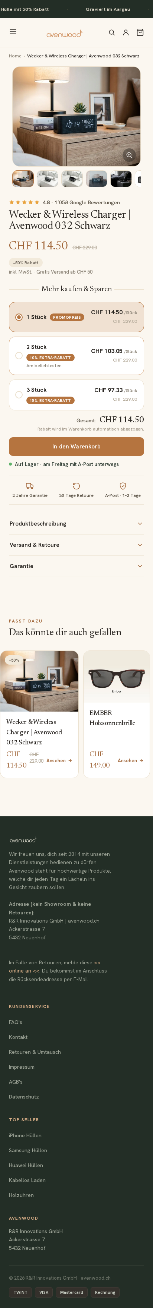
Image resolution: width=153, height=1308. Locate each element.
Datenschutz (24, 1096)
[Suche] (111, 32)
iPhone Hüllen (25, 1135)
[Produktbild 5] (121, 178)
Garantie (21, 566)
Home (15, 56)
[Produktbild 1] (23, 178)
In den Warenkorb (76, 446)
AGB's (16, 1081)
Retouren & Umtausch (35, 1052)
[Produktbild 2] (47, 178)
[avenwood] (64, 32)
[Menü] (13, 32)
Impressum (22, 1066)
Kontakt (18, 1037)
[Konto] (126, 32)
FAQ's (15, 1022)
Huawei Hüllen (26, 1165)
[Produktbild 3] (72, 178)
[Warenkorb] (140, 32)
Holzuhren (21, 1195)
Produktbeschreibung (38, 523)
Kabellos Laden (27, 1180)
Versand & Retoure (34, 545)
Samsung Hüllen (28, 1150)
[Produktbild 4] (96, 178)
